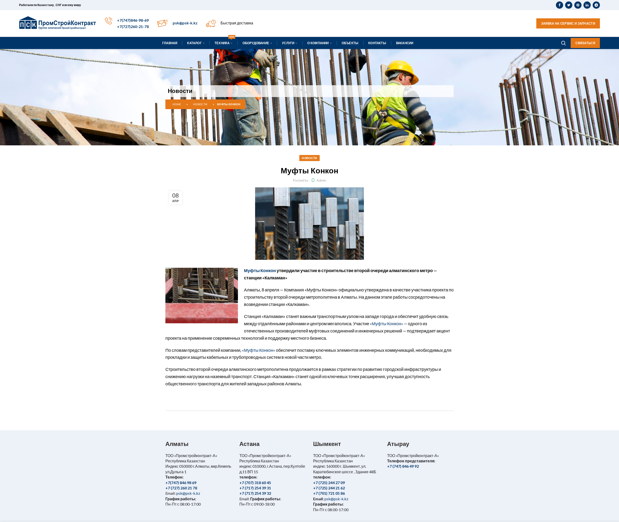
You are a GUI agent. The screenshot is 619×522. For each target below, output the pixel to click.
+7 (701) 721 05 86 (329, 493)
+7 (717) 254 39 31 (255, 488)
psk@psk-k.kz (185, 23)
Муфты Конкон (260, 270)
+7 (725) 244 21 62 (329, 488)
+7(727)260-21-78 (133, 26)
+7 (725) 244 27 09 (329, 482)
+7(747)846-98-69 (133, 20)
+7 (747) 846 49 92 (403, 466)
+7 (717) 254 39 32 (255, 493)
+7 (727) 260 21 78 (181, 488)
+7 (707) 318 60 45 (255, 482)
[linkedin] (587, 5)
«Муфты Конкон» (386, 323)
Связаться (585, 43)
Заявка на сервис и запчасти (568, 23)
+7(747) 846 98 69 (180, 482)
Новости (200, 104)
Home (177, 104)
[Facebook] (559, 5)
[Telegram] (596, 5)
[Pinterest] (578, 5)
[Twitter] (568, 5)
